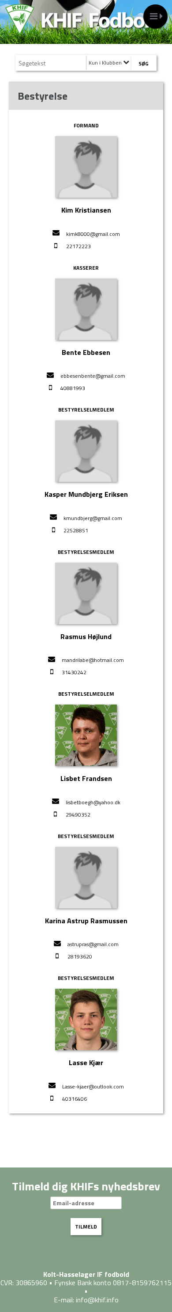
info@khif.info (97, 1299)
